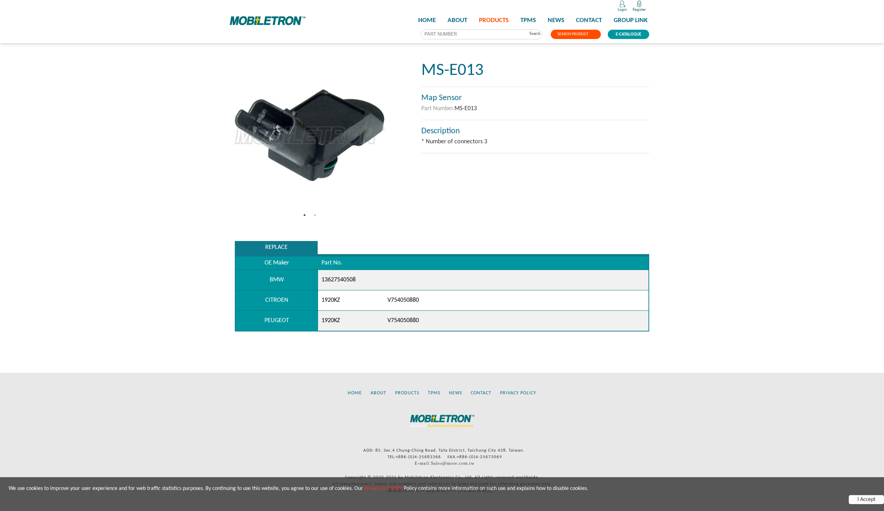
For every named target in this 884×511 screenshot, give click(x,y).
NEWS (556, 21)
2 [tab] (314, 215)
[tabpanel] (309, 135)
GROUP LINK (630, 21)
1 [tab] (304, 215)
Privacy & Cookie (383, 488)
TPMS (528, 21)
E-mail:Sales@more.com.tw (444, 463)
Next (389, 135)
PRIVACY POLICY (518, 393)
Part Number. (437, 108)
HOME (427, 21)
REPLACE (276, 247)
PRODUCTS (494, 21)
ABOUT (457, 21)
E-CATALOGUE (628, 34)
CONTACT (589, 21)
